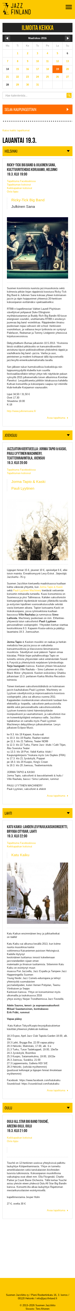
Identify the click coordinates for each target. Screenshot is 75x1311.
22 (17, 76)
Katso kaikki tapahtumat (16, 130)
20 (67, 69)
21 (7, 76)
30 (27, 84)
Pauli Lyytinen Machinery (27, 590)
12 (57, 61)
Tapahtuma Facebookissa (21, 181)
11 (47, 61)
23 (27, 76)
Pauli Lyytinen (22, 488)
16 (27, 69)
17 (37, 69)
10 (37, 61)
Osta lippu (12, 191)
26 (57, 76)
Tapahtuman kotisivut (19, 184)
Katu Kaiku (20, 855)
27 (67, 76)
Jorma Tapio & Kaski (28, 482)
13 (67, 61)
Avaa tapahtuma (56, 417)
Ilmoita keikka (37, 27)
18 (47, 69)
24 (37, 76)
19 (57, 69)
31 (37, 84)
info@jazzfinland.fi (47, 1298)
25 (47, 76)
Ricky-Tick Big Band (28, 200)
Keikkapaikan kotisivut (19, 188)
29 (17, 84)
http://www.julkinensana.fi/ (21, 411)
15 (17, 69)
